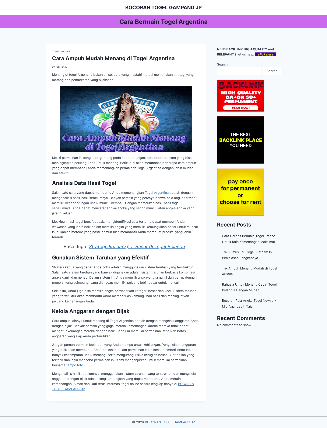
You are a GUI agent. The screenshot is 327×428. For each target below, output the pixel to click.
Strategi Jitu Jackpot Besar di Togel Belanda (137, 246)
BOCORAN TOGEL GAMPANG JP (170, 422)
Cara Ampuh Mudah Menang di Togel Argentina (113, 58)
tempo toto (74, 365)
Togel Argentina (157, 192)
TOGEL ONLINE (61, 51)
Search (222, 64)
